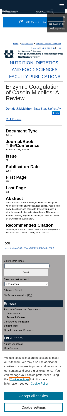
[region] (33, 383)
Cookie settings (19, 379)
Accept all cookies (33, 396)
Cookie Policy (39, 383)
